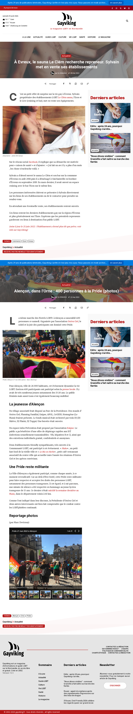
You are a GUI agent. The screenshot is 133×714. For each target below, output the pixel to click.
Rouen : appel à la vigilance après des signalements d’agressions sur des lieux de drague (79, 693)
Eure (24, 241)
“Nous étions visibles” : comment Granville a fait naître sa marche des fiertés (109, 159)
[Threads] (129, 8)
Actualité (66, 56)
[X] (120, 8)
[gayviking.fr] (13, 649)
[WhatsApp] (75, 83)
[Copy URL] (87, 83)
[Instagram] (116, 8)
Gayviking (7, 247)
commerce (17, 241)
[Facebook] (112, 8)
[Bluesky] (124, 8)
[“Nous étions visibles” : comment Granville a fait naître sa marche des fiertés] (110, 143)
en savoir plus (116, 3)
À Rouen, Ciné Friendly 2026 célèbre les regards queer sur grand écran (79, 702)
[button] (127, 21)
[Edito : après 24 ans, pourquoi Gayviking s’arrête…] (110, 113)
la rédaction (62, 73)
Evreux (30, 241)
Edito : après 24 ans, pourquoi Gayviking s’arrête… (106, 127)
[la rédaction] (53, 73)
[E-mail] (81, 83)
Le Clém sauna (65, 97)
